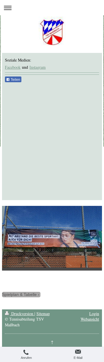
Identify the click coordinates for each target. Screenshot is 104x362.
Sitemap (43, 313)
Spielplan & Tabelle (19, 294)
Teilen (15, 80)
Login (94, 313)
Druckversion (22, 313)
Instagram (37, 67)
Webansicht (90, 319)
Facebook (13, 67)
